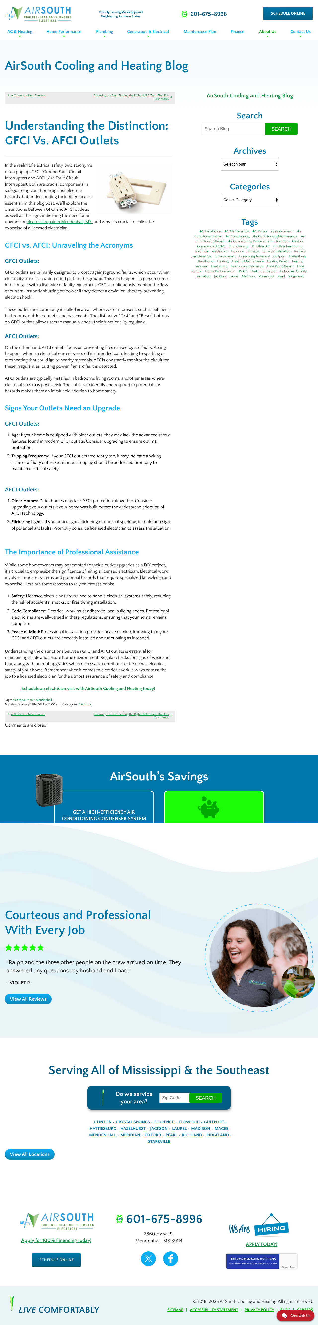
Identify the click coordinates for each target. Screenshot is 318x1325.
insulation (203, 276)
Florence (164, 1122)
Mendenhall (44, 700)
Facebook (170, 1258)
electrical (202, 251)
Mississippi (266, 276)
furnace (253, 251)
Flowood (237, 251)
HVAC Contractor (263, 271)
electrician (219, 251)
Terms (292, 1267)
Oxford (153, 1135)
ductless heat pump (287, 246)
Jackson (220, 276)
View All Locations (30, 1154)
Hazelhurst (206, 261)
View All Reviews (28, 999)
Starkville (159, 1141)
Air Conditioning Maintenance (275, 236)
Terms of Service (265, 1263)
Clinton (297, 241)
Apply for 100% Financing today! (56, 1240)
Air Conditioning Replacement (250, 241)
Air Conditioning (238, 236)
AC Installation (210, 231)
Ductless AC (261, 246)
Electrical (85, 704)
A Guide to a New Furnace (28, 95)
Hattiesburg (297, 256)
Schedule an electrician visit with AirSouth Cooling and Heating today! (88, 688)
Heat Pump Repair (280, 266)
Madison (248, 276)
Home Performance (219, 271)
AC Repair (260, 231)
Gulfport (279, 256)
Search (281, 129)
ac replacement (282, 231)
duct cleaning (238, 246)
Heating (223, 261)
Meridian (130, 1135)
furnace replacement (254, 256)
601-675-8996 (164, 1219)
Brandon (282, 241)
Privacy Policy (248, 1263)
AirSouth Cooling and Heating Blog (250, 95)
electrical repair (23, 700)
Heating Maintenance (248, 261)
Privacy (285, 1267)
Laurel (233, 276)
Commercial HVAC (211, 246)
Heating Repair (278, 261)
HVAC (242, 271)
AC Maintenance (237, 231)
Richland (192, 1135)
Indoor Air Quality (293, 271)
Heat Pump (219, 266)
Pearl (281, 276)
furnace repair (225, 256)
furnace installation (277, 251)
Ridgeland (295, 276)
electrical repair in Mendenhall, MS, (60, 221)
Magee (221, 1128)
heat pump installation (247, 266)
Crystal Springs (133, 1122)
